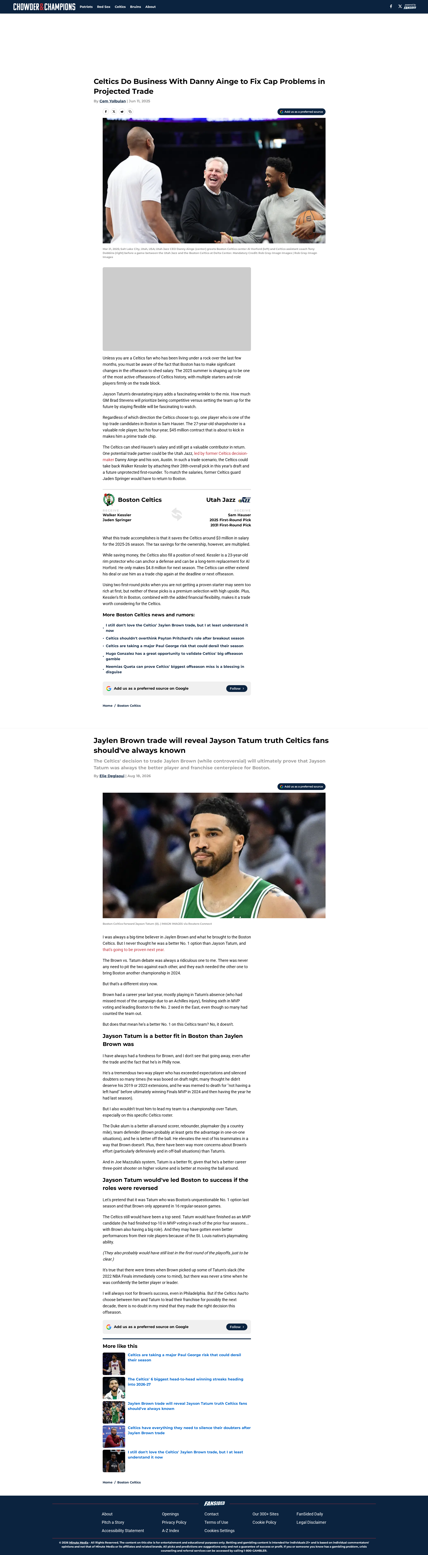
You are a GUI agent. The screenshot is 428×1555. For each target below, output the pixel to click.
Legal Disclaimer (311, 1522)
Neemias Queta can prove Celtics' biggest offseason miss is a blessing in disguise (175, 669)
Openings (170, 1514)
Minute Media (78, 1542)
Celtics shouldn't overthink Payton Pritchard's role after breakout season (175, 638)
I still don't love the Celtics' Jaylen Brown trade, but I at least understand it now (177, 628)
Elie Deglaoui (112, 776)
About (150, 7)
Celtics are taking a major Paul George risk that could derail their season (175, 646)
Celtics (120, 7)
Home (108, 706)
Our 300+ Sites (266, 1514)
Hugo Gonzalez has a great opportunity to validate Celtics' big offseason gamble (174, 656)
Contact (211, 1514)
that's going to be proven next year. (134, 949)
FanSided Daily (310, 1514)
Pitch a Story (113, 1522)
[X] (400, 6)
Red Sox (103, 7)
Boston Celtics (129, 706)
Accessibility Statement (123, 1530)
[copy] (130, 111)
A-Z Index (170, 1530)
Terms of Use (216, 1522)
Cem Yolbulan (113, 101)
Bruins (135, 7)
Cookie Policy (264, 1522)
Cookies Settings (219, 1530)
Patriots (86, 7)
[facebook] (391, 6)
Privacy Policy (174, 1522)
